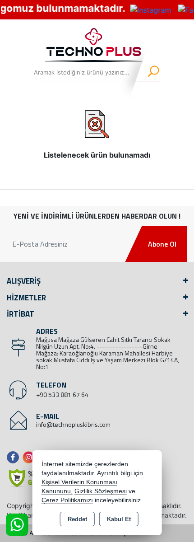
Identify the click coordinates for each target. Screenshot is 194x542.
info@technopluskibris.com (73, 424)
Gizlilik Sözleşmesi (100, 491)
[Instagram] (30, 457)
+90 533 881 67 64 (62, 394)
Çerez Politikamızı (67, 500)
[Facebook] (15, 457)
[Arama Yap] (147, 72)
